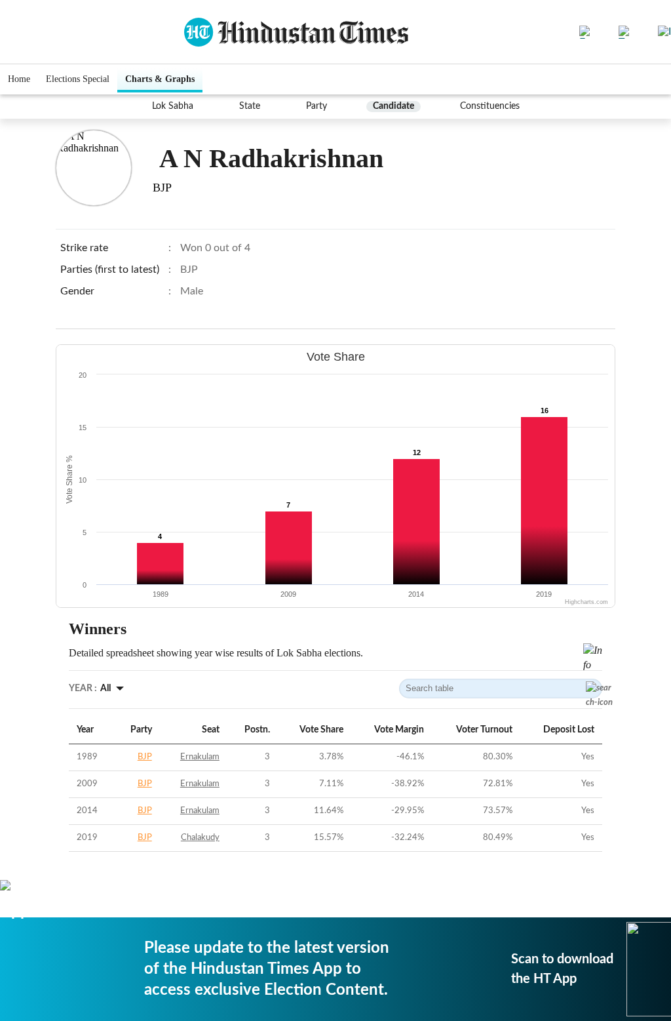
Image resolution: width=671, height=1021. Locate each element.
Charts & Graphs (160, 79)
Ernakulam (200, 757)
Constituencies (490, 106)
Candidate (393, 106)
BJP (145, 757)
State (249, 106)
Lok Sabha (172, 106)
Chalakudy (200, 837)
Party (316, 106)
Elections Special (77, 79)
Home (19, 79)
